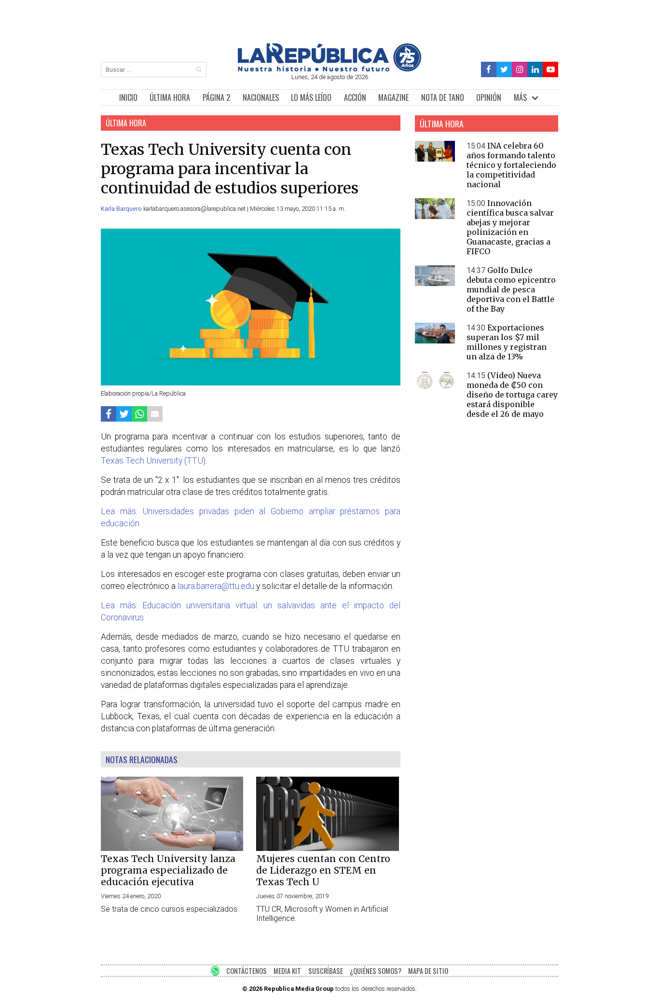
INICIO (128, 97)
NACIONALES (261, 97)
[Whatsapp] (139, 413)
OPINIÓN (488, 97)
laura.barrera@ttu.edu (216, 586)
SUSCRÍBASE (325, 971)
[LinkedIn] (535, 70)
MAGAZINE (393, 97)
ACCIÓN (355, 97)
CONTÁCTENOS (246, 971)
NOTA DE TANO (442, 97)
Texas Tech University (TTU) (153, 461)
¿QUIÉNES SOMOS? (375, 971)
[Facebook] (489, 70)
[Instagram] (519, 70)
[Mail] (155, 413)
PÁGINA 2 (216, 97)
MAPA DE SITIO (428, 971)
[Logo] (329, 68)
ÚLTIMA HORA (170, 97)
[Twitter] (504, 70)
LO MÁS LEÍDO (311, 97)
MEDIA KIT (287, 971)
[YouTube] (550, 70)
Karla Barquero (122, 208)
